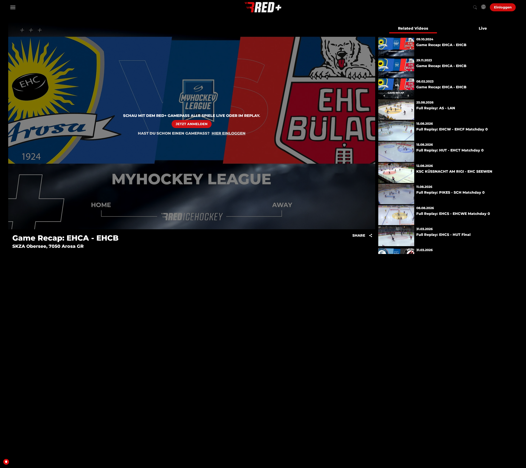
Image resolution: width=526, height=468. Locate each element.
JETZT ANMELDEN (192, 124)
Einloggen (503, 7)
